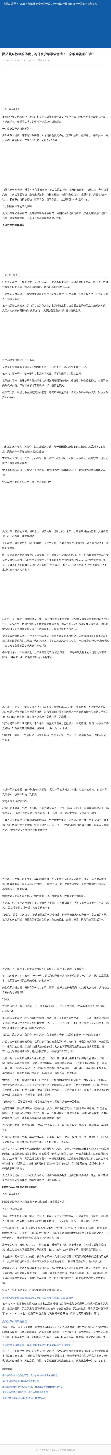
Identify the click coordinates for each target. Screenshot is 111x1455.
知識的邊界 (10, 3)
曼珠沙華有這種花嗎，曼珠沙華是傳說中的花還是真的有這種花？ (38, 1344)
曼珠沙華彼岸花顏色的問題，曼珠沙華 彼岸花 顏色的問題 (30, 1375)
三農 (22, 3)
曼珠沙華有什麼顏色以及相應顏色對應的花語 (24, 1398)
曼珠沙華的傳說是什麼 (14, 1321)
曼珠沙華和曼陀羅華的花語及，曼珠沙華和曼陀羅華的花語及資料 (38, 1297)
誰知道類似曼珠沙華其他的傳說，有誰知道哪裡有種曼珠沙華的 (32, 1386)
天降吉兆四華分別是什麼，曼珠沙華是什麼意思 (25, 1392)
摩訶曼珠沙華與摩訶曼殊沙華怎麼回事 (20, 1381)
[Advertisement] (55, 27)
